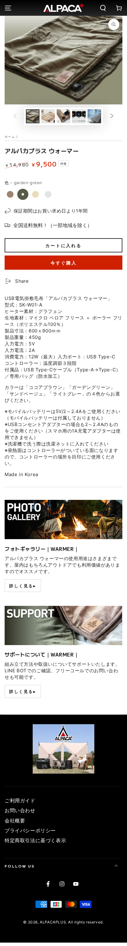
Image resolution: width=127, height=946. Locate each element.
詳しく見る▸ (22, 585)
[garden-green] (22, 194)
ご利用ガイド (20, 800)
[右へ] (112, 116)
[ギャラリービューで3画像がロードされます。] (63, 116)
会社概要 (15, 820)
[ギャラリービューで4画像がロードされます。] (79, 116)
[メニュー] (8, 8)
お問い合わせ (20, 810)
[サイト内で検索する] (103, 8)
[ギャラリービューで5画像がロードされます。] (94, 116)
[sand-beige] (35, 194)
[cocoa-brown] (10, 194)
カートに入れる (63, 245)
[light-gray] (48, 194)
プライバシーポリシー (30, 830)
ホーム (10, 136)
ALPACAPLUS (53, 922)
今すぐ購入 (64, 262)
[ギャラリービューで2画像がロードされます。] (48, 116)
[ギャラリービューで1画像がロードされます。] (32, 116)
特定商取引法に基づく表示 (35, 840)
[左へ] (15, 116)
